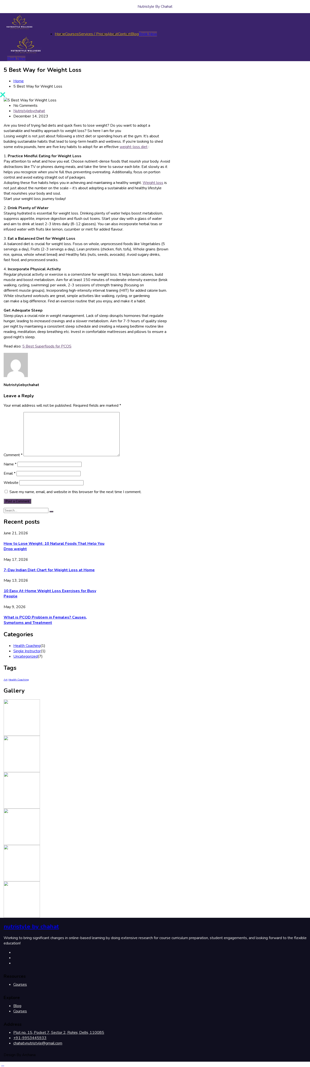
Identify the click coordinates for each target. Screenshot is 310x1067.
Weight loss (153, 182)
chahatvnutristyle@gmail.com (37, 1043)
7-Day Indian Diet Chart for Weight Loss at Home (49, 570)
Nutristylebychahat (29, 111)
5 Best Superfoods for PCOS (46, 346)
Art (6, 679)
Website (11, 482)
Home (60, 34)
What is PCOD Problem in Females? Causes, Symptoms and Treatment (45, 620)
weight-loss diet (133, 146)
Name (10, 464)
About (112, 34)
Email (10, 473)
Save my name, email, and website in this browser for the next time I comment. (75, 492)
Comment (13, 455)
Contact (124, 34)
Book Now (148, 34)
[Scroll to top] (2, 1064)
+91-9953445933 (29, 1038)
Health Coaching (26, 645)
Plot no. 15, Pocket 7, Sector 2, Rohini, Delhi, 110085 (58, 1032)
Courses (72, 34)
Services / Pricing (93, 34)
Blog (135, 34)
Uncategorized (25, 656)
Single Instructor (27, 651)
